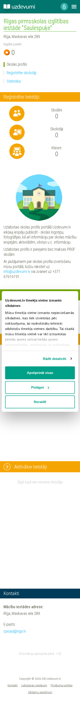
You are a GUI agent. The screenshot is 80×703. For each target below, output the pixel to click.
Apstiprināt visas (40, 373)
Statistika (14, 81)
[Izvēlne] (74, 6)
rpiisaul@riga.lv (15, 631)
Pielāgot (37, 387)
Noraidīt (40, 402)
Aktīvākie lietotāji (30, 467)
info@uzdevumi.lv (17, 271)
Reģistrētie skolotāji (21, 72)
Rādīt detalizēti (54, 359)
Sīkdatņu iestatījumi (40, 692)
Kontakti (13, 685)
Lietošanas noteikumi (34, 685)
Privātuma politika (61, 685)
